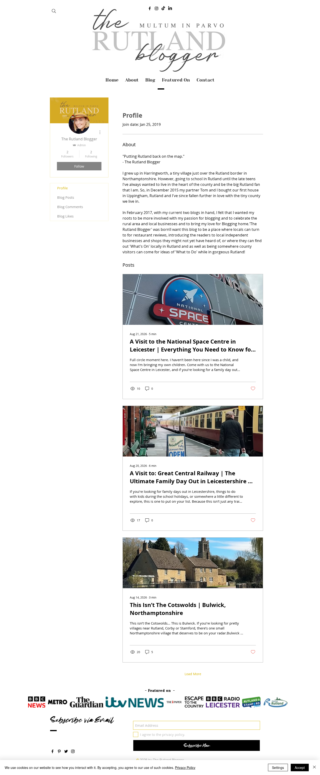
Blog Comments (70, 206)
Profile (62, 188)
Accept (300, 767)
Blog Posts (65, 197)
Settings (278, 767)
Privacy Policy (185, 767)
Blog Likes (65, 216)
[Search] (54, 11)
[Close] (314, 767)
